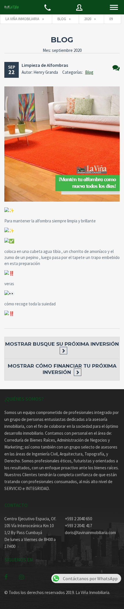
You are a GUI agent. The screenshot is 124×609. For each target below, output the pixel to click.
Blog (89, 72)
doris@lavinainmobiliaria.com (90, 532)
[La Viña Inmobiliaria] (11, 7)
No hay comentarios (116, 67)
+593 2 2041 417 (78, 525)
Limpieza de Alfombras (45, 65)
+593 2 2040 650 (78, 518)
